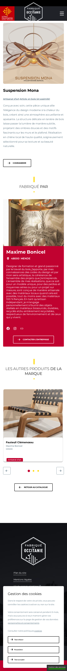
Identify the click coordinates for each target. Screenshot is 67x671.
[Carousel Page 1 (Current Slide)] (29, 471)
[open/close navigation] (62, 13)
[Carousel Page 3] (38, 471)
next (60, 470)
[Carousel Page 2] (33, 471)
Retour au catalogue (36, 487)
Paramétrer (18, 650)
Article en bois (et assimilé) (35, 99)
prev (7, 470)
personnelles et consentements (23, 623)
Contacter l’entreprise (36, 339)
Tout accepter (19, 660)
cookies (38, 631)
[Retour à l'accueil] (33, 13)
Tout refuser (18, 640)
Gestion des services (56, 667)
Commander (19, 163)
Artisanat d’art (11, 99)
